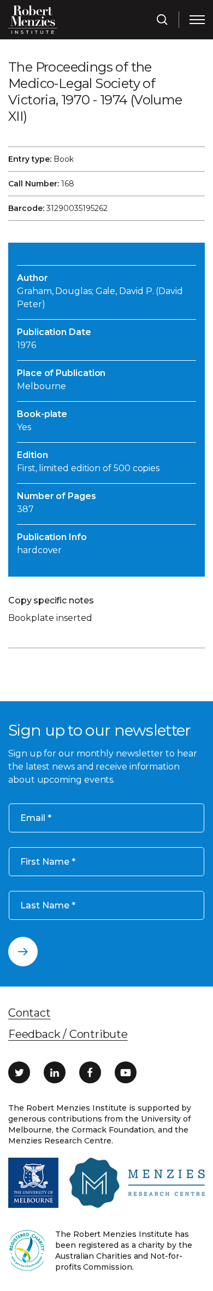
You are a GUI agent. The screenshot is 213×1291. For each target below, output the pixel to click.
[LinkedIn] (55, 1072)
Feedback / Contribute (68, 1034)
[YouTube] (126, 1072)
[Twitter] (19, 1072)
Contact (29, 1012)
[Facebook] (90, 1072)
